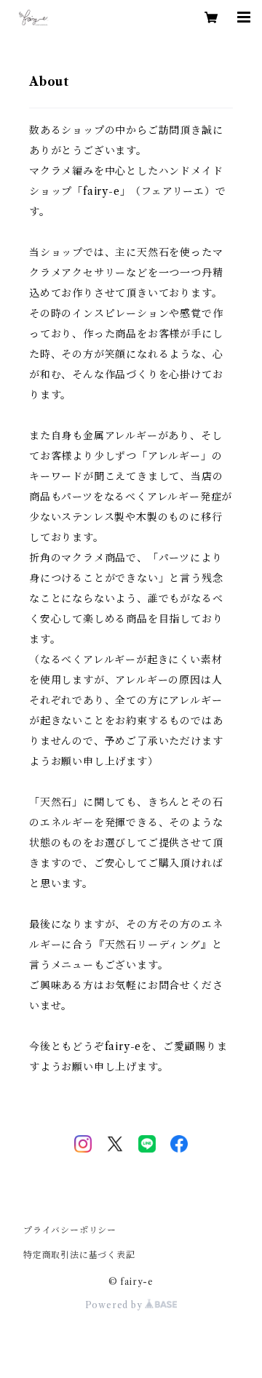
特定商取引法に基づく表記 (79, 1254)
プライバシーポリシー (69, 1230)
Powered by (115, 1304)
